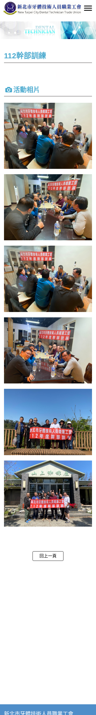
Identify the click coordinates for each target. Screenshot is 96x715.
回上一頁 (48, 556)
